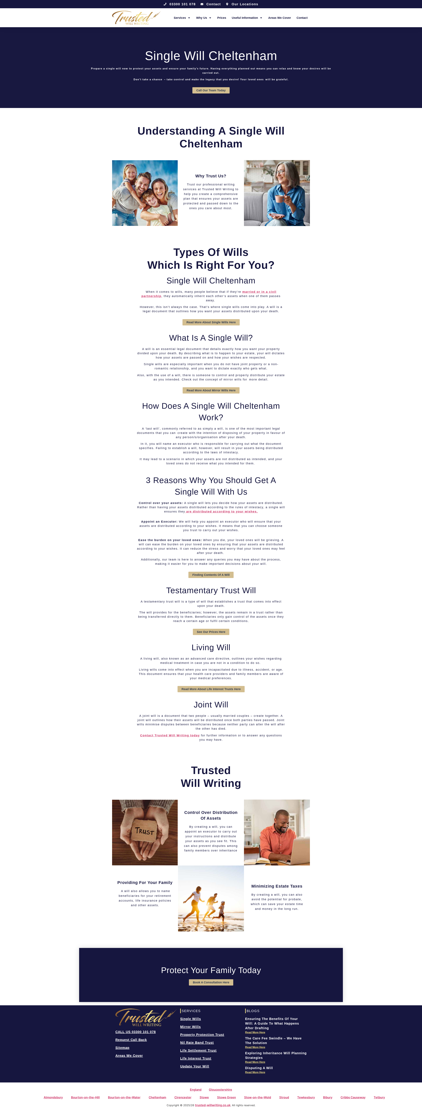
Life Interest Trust (195, 1058)
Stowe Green (226, 1097)
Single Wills (190, 1019)
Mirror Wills (190, 1027)
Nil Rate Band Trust (197, 1042)
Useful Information (245, 17)
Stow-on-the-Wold (257, 1097)
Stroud (284, 1097)
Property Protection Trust (202, 1034)
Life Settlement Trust (198, 1050)
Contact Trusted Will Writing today (170, 735)
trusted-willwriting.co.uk (212, 1105)
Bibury (327, 1097)
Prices (221, 17)
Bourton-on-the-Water (124, 1097)
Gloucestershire (220, 1089)
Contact (302, 17)
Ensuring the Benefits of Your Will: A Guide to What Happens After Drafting (272, 1023)
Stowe (204, 1097)
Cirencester (182, 1097)
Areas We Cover (279, 17)
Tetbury (379, 1097)
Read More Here (255, 1032)
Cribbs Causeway (353, 1097)
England (195, 1089)
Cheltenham (157, 1097)
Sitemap (122, 1047)
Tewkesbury (306, 1097)
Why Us (201, 17)
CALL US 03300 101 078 (135, 1032)
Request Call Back (131, 1040)
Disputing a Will (259, 1068)
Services (180, 17)
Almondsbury (53, 1097)
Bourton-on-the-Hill (85, 1097)
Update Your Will (194, 1066)
